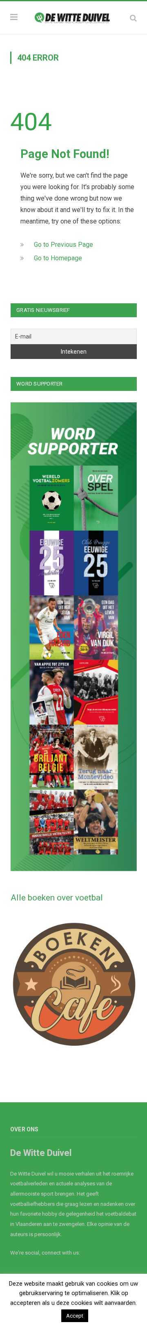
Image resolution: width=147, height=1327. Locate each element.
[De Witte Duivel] (73, 16)
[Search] (133, 18)
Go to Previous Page (63, 244)
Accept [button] (74, 1316)
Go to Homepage (58, 258)
